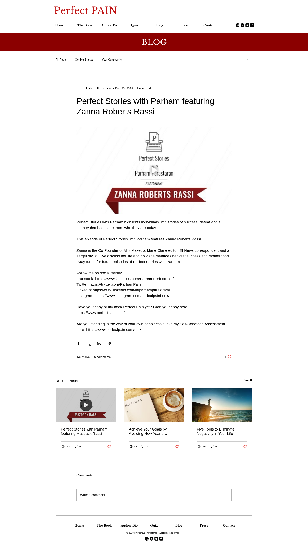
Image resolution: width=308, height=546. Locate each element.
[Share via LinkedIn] (99, 344)
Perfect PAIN (85, 11)
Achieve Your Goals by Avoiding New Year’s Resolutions (148, 431)
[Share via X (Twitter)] (89, 344)
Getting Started (84, 59)
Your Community (112, 59)
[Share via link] (109, 344)
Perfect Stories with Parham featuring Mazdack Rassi (84, 431)
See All (247, 380)
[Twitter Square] (247, 25)
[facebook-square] (252, 25)
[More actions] (229, 88)
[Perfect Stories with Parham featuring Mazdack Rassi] (86, 405)
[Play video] (154, 170)
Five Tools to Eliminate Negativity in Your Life (215, 431)
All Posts (61, 59)
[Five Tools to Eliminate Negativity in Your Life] (222, 405)
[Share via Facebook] (78, 344)
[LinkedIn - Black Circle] (242, 25)
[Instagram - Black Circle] (237, 25)
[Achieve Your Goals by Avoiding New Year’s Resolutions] (154, 405)
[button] (247, 60)
